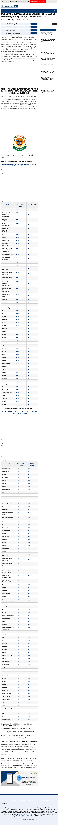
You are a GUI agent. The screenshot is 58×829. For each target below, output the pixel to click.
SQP (17, 210)
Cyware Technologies (33, 819)
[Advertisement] (19, 75)
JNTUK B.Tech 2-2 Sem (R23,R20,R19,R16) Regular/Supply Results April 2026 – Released (47, 78)
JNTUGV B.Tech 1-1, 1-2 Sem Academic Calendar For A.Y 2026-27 (47, 53)
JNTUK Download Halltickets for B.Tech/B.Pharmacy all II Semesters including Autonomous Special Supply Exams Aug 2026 (47, 65)
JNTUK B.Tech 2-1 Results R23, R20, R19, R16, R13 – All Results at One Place (47, 91)
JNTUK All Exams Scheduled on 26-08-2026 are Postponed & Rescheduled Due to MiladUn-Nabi (47, 33)
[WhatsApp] (23, 19)
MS (28, 210)
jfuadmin (18, 19)
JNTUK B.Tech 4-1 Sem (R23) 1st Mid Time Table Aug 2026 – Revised (48, 59)
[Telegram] (27, 19)
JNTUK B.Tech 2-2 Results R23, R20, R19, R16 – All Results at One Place (47, 72)
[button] (54, 11)
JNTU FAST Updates (28, 816)
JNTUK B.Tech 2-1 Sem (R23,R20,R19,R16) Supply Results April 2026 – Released (48, 85)
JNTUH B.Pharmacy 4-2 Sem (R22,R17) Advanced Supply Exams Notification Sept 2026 (48, 47)
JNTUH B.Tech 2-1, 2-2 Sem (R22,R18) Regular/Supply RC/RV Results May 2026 (48, 40)
